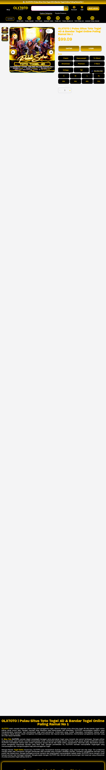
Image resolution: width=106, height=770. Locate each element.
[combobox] (47, 8)
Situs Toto (7, 739)
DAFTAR (69, 48)
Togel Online (18, 750)
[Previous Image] (13, 52)
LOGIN (91, 48)
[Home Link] (20, 8)
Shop (8, 9)
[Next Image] (51, 52)
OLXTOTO (5, 728)
